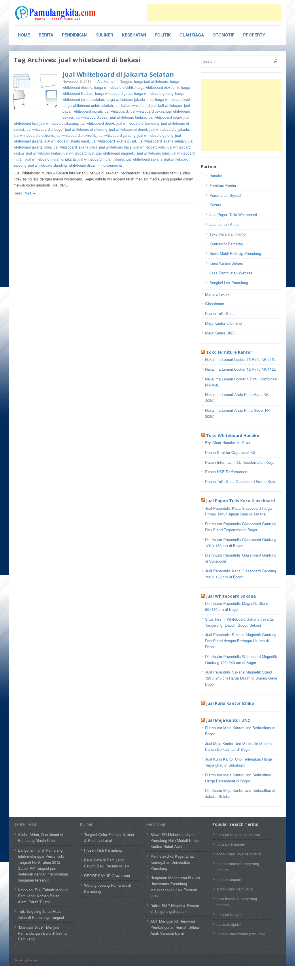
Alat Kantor (106, 81)
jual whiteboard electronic (34, 135)
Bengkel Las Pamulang (228, 282)
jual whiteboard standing (47, 165)
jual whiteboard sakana (144, 159)
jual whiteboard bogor (165, 117)
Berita (46, 35)
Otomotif (224, 35)
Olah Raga (191, 35)
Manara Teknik (217, 294)
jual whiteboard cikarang (58, 123)
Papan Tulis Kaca (220, 313)
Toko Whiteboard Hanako (232, 435)
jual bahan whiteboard (132, 105)
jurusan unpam (229, 879)
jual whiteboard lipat (78, 153)
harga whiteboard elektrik (114, 87)
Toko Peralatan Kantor (228, 234)
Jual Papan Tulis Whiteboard (233, 214)
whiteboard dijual (82, 165)
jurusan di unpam (231, 844)
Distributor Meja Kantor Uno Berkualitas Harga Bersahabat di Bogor (238, 778)
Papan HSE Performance (226, 471)
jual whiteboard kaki (149, 147)
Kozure (215, 204)
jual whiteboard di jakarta (169, 129)
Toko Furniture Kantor (229, 352)
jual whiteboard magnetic (115, 153)
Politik (163, 35)
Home (24, 35)
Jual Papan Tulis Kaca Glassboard (240, 500)
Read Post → (25, 193)
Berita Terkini (26, 824)
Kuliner (104, 35)
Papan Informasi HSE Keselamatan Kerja (239, 462)
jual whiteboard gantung (117, 135)
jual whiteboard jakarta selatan (162, 140)
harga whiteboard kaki (172, 99)
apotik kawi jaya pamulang (239, 854)
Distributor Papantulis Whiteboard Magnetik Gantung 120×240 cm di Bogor (241, 659)
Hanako (215, 175)
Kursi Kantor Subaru (226, 263)
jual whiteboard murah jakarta (100, 159)
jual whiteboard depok (97, 123)
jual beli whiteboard (167, 105)
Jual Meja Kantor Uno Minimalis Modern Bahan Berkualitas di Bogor (238, 746)
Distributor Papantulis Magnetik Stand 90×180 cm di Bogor (236, 606)
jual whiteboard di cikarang (86, 129)
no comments (111, 165)
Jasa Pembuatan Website (230, 273)
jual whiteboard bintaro (128, 117)
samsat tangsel (229, 914)
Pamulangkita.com (26, 960)
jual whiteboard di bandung (137, 123)
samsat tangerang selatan (238, 834)
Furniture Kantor (222, 185)
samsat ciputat (229, 924)
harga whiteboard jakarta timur (129, 99)
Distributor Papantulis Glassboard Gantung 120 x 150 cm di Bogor (240, 542)
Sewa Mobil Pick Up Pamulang (235, 253)
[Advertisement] (214, 13)
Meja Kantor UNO (220, 333)
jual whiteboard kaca (115, 147)
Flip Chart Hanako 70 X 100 (228, 442)
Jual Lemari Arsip (224, 224)
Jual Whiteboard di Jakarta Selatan (118, 74)
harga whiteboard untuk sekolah (88, 105)
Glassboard (214, 303)
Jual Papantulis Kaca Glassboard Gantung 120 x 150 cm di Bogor (240, 574)
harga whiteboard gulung (153, 93)
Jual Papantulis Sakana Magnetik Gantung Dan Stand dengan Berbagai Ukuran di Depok (240, 640)
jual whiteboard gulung (155, 135)
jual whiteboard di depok (128, 129)
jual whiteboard (116, 111)
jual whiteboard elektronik (76, 135)
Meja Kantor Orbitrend (223, 323)
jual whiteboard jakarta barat (66, 140)
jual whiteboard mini (153, 153)
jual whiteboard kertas (43, 153)
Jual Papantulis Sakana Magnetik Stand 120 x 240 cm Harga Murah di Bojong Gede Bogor (241, 678)
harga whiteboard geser (113, 93)
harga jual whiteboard (151, 81)
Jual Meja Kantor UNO (228, 720)
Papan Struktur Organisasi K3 (230, 452)
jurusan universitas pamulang (241, 933)
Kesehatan (134, 35)
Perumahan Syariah (225, 195)
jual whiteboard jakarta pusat (113, 140)
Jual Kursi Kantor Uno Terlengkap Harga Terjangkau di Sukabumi (238, 762)
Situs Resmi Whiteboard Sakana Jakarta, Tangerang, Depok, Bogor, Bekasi (239, 622)
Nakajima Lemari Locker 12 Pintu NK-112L (240, 369)
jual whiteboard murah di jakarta (50, 159)
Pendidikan (74, 35)
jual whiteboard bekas (147, 111)
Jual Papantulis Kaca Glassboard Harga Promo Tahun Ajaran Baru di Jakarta (238, 511)
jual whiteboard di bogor (44, 129)
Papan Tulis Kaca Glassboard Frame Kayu (240, 481)
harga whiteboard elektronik (157, 87)
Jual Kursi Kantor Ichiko (230, 703)
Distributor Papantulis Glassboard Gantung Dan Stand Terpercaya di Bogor (240, 526)
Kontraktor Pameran (226, 244)
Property (254, 35)
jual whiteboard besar (91, 117)
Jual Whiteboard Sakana (231, 596)
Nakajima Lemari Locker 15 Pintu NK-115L (240, 359)
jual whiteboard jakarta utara (75, 147)
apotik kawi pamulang (235, 889)
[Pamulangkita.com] (57, 13)
